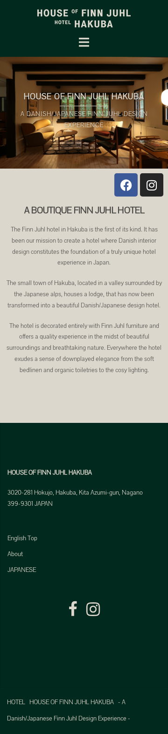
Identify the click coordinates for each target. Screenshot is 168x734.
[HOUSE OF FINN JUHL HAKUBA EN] (84, 18)
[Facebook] (126, 185)
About (15, 554)
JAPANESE (21, 570)
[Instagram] (151, 185)
